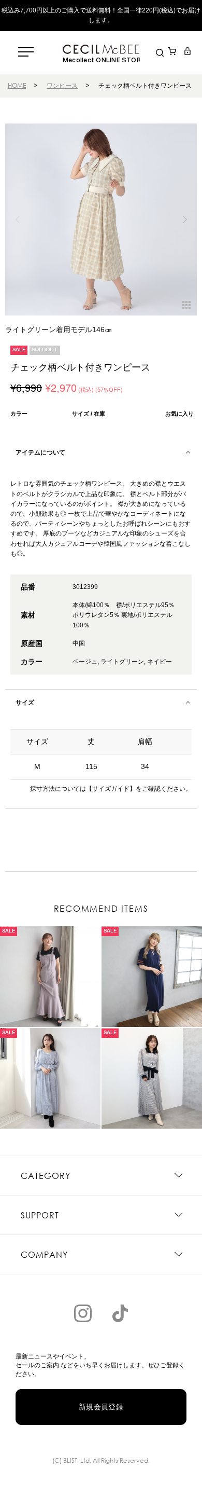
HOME (17, 85)
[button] (185, 219)
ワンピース (62, 85)
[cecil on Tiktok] (120, 1313)
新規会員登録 (101, 1407)
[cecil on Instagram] (83, 1313)
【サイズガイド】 (111, 788)
